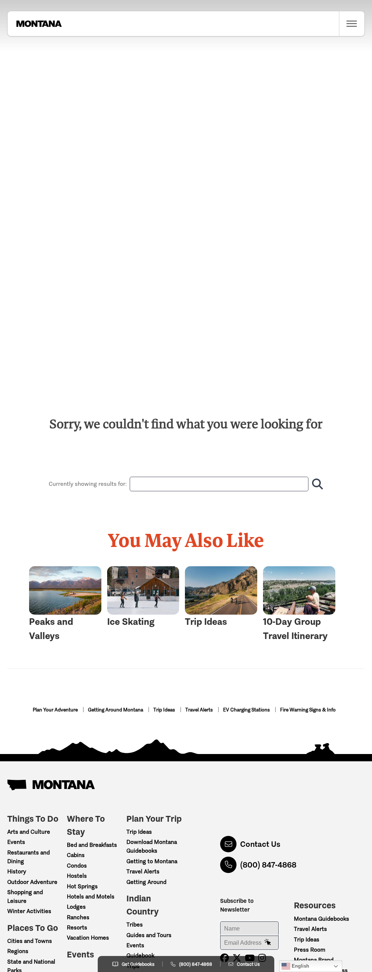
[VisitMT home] (34, 23)
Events (16, 841)
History (16, 871)
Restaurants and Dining (28, 857)
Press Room (309, 949)
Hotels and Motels (90, 896)
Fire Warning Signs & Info (308, 710)
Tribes (134, 924)
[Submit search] (315, 484)
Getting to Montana (151, 861)
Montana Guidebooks (321, 918)
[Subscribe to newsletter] (268, 942)
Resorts (77, 927)
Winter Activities (29, 911)
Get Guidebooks (138, 964)
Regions (17, 951)
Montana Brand (313, 959)
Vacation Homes (88, 937)
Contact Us (260, 844)
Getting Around (146, 881)
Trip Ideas (164, 710)
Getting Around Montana (116, 710)
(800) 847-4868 (268, 865)
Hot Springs (82, 886)
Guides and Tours (148, 935)
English (299, 966)
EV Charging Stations (247, 710)
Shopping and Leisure (25, 896)
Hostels (77, 875)
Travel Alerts (199, 710)
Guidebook (140, 955)
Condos (77, 865)
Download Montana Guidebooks (151, 846)
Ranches (78, 917)
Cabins (76, 855)
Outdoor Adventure (32, 881)
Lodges (76, 906)
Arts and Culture (28, 831)
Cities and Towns (29, 940)
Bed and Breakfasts (92, 844)
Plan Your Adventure (56, 710)
